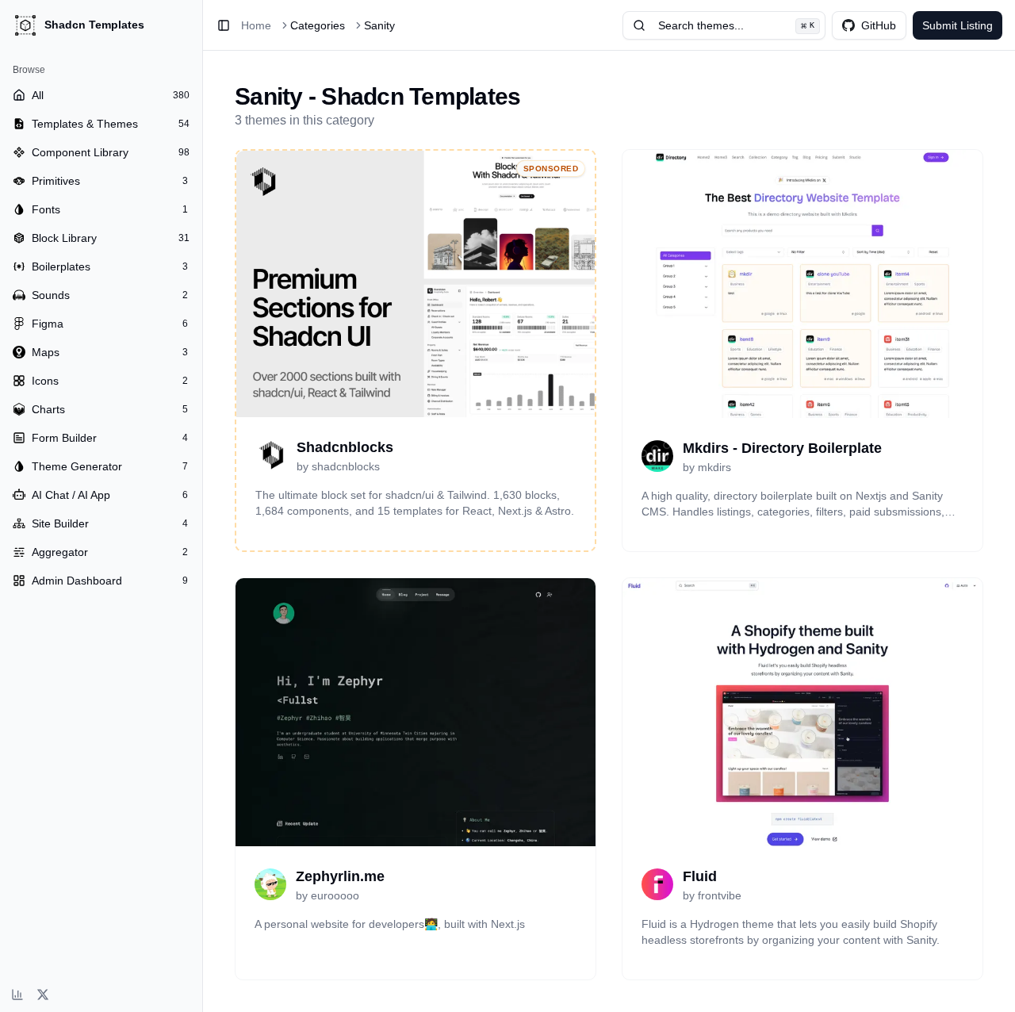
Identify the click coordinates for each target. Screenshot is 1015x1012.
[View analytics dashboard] (17, 994)
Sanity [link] (379, 25)
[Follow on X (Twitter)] (43, 994)
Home (256, 25)
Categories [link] (317, 25)
